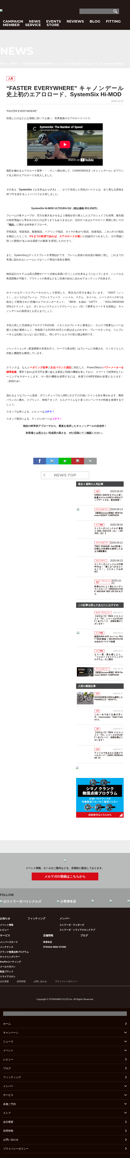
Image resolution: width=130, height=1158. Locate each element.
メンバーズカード (9, 942)
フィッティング (36, 918)
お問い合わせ (40, 981)
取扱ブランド (6, 971)
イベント (8, 1050)
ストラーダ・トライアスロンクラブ (77, 929)
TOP (2, 63)
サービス (8, 1095)
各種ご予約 (9, 1104)
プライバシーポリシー (66, 981)
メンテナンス (6, 947)
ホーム (7, 1023)
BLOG (95, 21)
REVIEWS (75, 21)
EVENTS (53, 21)
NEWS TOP (65, 475)
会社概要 (4, 981)
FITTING (113, 21)
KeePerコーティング (10, 961)
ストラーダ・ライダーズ (72, 925)
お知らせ (5, 918)
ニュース (8, 1041)
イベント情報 (6, 925)
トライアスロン (8, 976)
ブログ (84, 935)
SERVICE (33, 25)
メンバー (8, 1086)
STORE (53, 25)
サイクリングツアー (10, 956)
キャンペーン (10, 1032)
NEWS (34, 21)
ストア (7, 1112)
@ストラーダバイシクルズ (22, 901)
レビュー (4, 929)
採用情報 (21, 981)
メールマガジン (8, 966)
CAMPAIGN (13, 21)
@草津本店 (68, 901)
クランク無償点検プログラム (14, 952)
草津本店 (47, 942)
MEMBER (11, 25)
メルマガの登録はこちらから (65, 876)
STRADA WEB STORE (54, 947)
